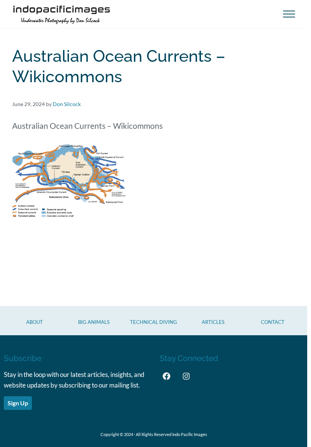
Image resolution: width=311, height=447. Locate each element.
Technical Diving (153, 322)
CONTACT (272, 322)
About (34, 322)
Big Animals (94, 322)
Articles (213, 322)
